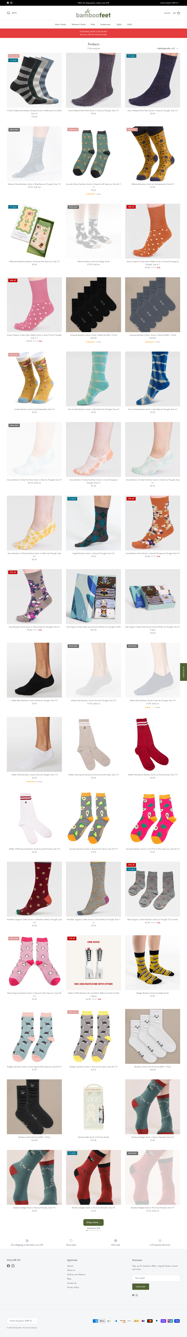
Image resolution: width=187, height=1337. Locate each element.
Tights (119, 24)
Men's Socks (60, 24)
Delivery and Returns (76, 1274)
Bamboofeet (17, 1327)
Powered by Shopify (30, 1327)
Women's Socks (78, 24)
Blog (69, 1278)
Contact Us (72, 1283)
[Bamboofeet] (93, 13)
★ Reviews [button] (183, 672)
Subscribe (141, 1286)
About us (71, 1270)
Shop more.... (93, 1222)
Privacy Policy (73, 1287)
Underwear (105, 24)
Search (70, 1265)
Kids (93, 24)
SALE (129, 24)
